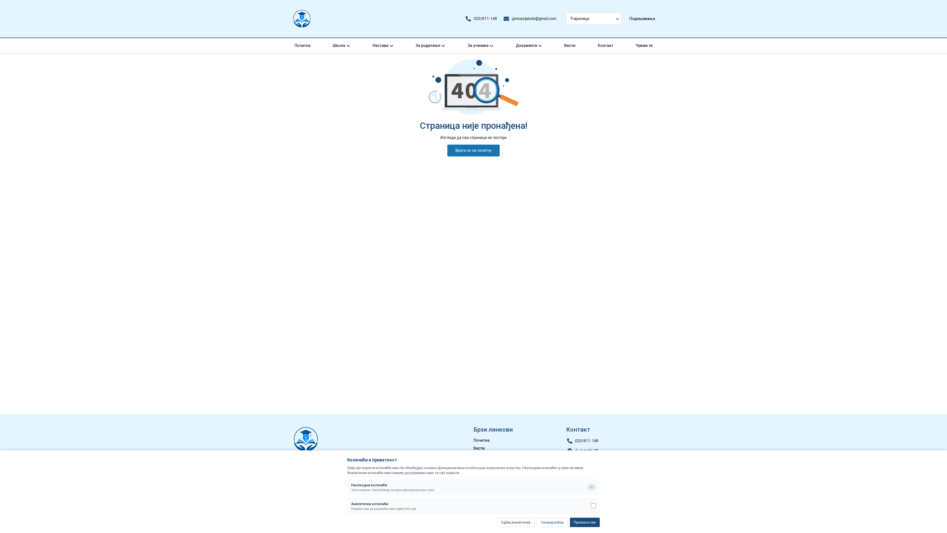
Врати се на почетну (473, 150)
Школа (339, 45)
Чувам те (644, 45)
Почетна (302, 45)
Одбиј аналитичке (515, 522)
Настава (380, 45)
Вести (569, 45)
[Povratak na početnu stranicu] (302, 19)
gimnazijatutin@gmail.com (534, 18)
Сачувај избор (552, 522)
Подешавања (642, 18)
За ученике (478, 45)
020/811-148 (485, 18)
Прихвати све (585, 522)
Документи (526, 45)
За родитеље (428, 45)
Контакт (605, 45)
